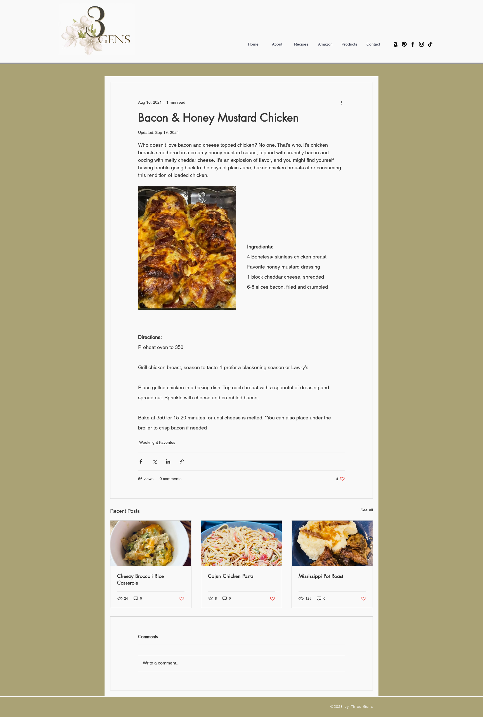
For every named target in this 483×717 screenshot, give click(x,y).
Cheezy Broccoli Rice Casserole (140, 579)
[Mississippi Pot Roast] (332, 543)
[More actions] (341, 102)
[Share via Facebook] (140, 461)
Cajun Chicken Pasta (230, 576)
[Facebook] (412, 44)
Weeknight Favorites (157, 442)
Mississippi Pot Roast (321, 576)
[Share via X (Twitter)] (154, 461)
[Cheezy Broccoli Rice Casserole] (150, 543)
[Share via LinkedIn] (168, 461)
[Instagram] (421, 44)
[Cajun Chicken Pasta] (241, 543)
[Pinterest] (404, 44)
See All (367, 510)
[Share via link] (181, 461)
